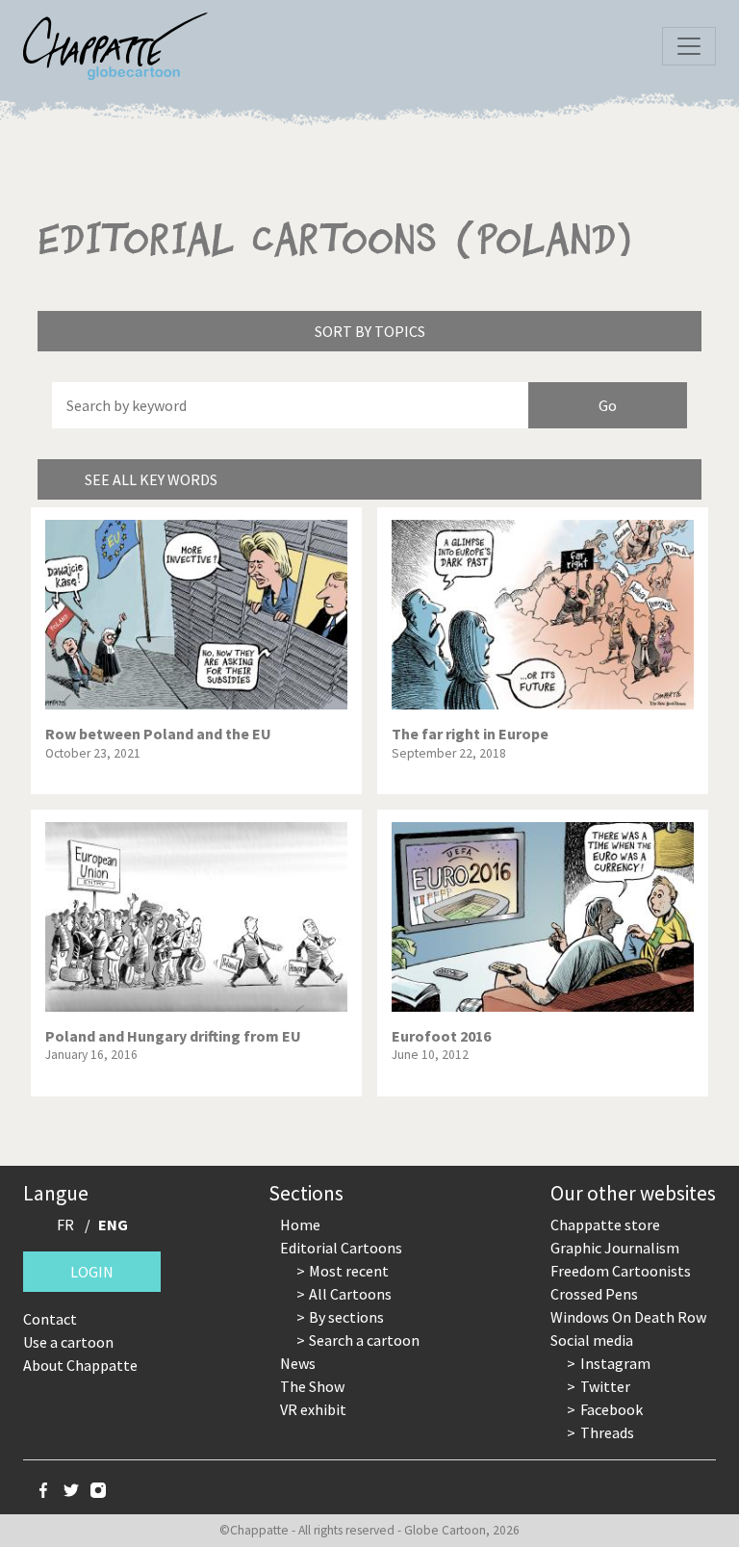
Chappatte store (605, 1224)
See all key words (151, 479)
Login (92, 1271)
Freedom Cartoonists (620, 1270)
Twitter (605, 1386)
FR (65, 1224)
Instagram (615, 1363)
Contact (50, 1318)
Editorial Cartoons (341, 1247)
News (298, 1363)
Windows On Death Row (628, 1317)
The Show (312, 1386)
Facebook (611, 1409)
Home (300, 1224)
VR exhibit (313, 1409)
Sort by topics (370, 331)
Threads (607, 1432)
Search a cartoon (364, 1340)
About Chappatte (80, 1365)
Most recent (349, 1270)
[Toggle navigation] (689, 46)
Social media (591, 1340)
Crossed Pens (594, 1293)
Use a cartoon (68, 1342)
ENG (113, 1224)
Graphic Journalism (614, 1247)
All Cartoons (350, 1293)
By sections (346, 1317)
